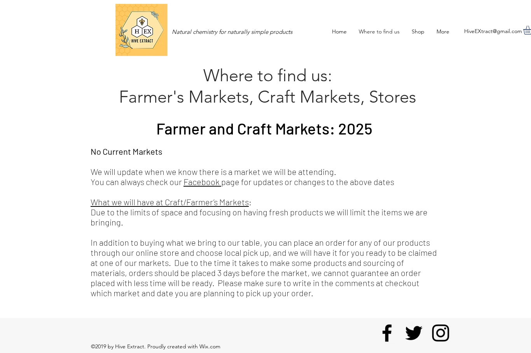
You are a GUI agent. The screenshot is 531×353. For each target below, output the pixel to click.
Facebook (202, 181)
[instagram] (440, 333)
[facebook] (387, 333)
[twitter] (413, 333)
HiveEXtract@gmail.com (493, 31)
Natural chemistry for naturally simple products (232, 31)
